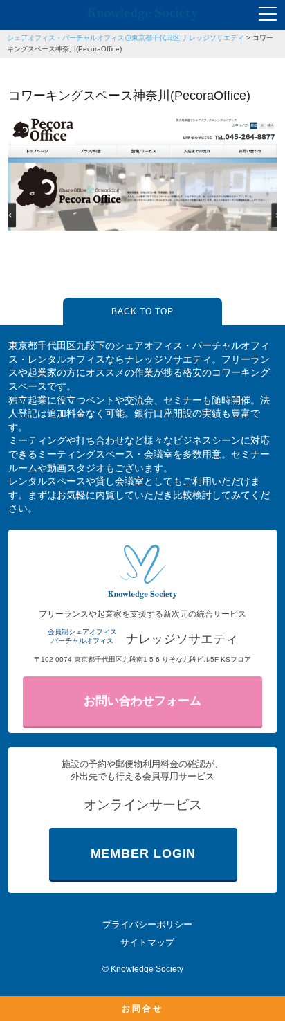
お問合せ (142, 1008)
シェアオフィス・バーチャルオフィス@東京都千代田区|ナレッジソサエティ (125, 38)
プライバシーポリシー (147, 924)
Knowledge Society (147, 969)
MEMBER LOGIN (143, 853)
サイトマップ (147, 942)
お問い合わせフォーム (142, 700)
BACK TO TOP (142, 311)
